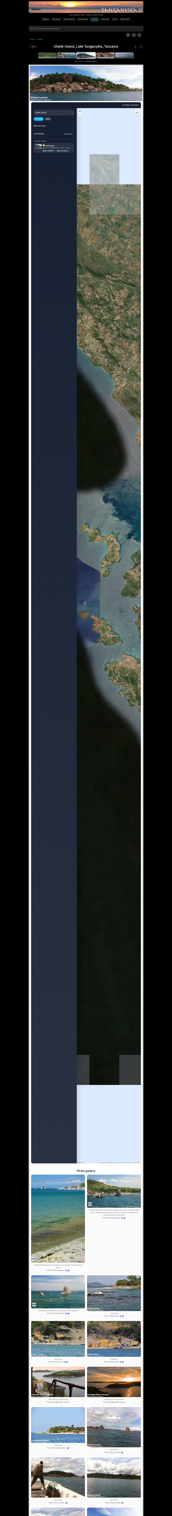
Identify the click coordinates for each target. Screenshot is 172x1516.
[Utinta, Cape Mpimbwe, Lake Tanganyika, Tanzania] (105, 55)
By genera (46, 19)
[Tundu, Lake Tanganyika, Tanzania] (47, 55)
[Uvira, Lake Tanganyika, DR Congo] (124, 55)
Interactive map (83, 19)
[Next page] (141, 46)
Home (32, 39)
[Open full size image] (58, 1219)
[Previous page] (135, 46)
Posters (114, 19)
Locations (94, 19)
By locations (56, 19)
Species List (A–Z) (69, 19)
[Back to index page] (33, 47)
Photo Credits (125, 19)
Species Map (105, 19)
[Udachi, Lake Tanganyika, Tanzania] (66, 55)
